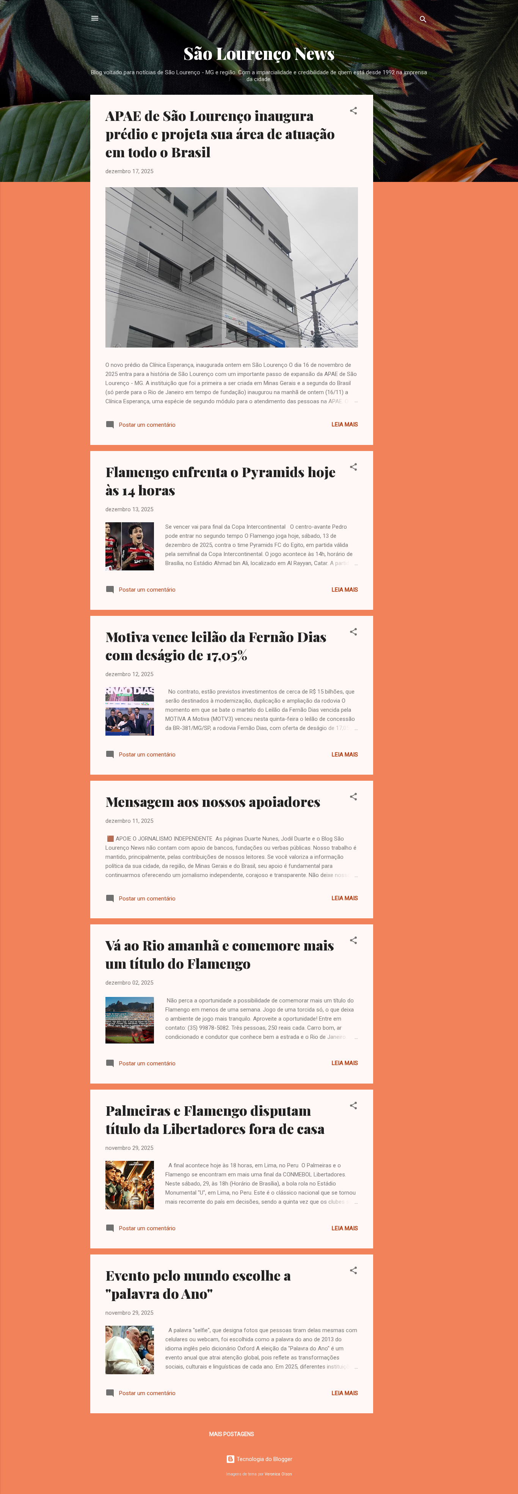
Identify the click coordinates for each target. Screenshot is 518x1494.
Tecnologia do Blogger (263, 1459)
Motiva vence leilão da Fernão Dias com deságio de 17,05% (215, 645)
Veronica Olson (278, 1474)
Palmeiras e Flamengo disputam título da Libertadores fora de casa (215, 1119)
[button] (353, 112)
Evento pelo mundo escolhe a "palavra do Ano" (198, 1284)
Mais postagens (231, 1434)
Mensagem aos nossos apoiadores (212, 801)
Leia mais (345, 424)
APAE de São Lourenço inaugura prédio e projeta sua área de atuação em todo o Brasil (220, 133)
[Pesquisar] (423, 20)
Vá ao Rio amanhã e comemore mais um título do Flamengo (219, 954)
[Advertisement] (403, 208)
